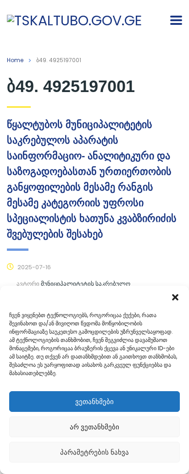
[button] (175, 297)
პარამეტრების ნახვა (94, 452)
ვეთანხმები (94, 401)
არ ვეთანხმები (94, 427)
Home (15, 60)
